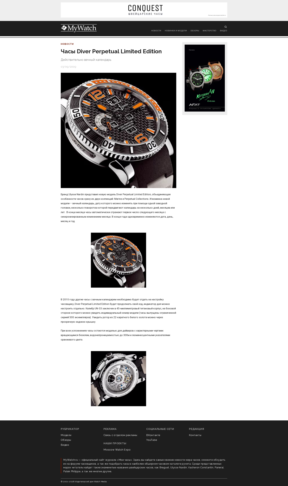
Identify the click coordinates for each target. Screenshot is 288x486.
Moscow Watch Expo (117, 449)
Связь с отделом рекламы (120, 435)
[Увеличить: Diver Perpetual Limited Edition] (118, 260)
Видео (223, 30)
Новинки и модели (176, 30)
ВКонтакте (153, 435)
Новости (156, 30)
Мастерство (209, 30)
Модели (66, 435)
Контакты (195, 435)
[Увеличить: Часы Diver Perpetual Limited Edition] (118, 130)
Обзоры (194, 30)
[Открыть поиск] (225, 26)
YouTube (151, 439)
